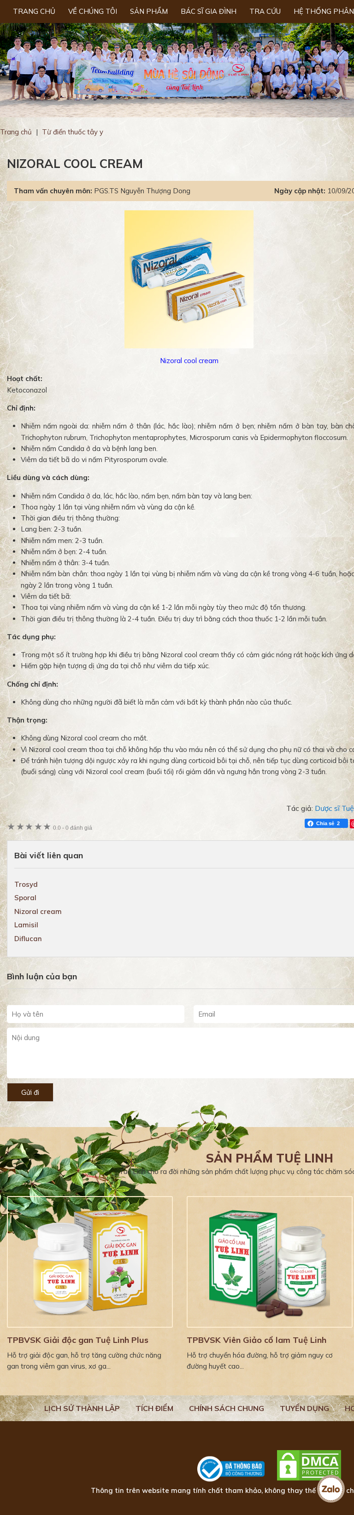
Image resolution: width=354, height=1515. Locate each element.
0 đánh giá (72, 828)
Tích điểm (154, 1408)
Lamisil (26, 924)
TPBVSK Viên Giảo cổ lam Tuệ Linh (256, 1340)
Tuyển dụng (304, 1408)
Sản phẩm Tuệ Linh (269, 1158)
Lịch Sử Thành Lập (82, 1408)
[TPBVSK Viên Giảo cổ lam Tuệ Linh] (270, 1262)
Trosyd (26, 884)
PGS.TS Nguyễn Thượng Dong (142, 190)
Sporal (25, 897)
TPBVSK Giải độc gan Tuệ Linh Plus (77, 1340)
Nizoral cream (38, 911)
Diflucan (28, 938)
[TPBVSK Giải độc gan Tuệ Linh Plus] (90, 1262)
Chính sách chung (226, 1408)
